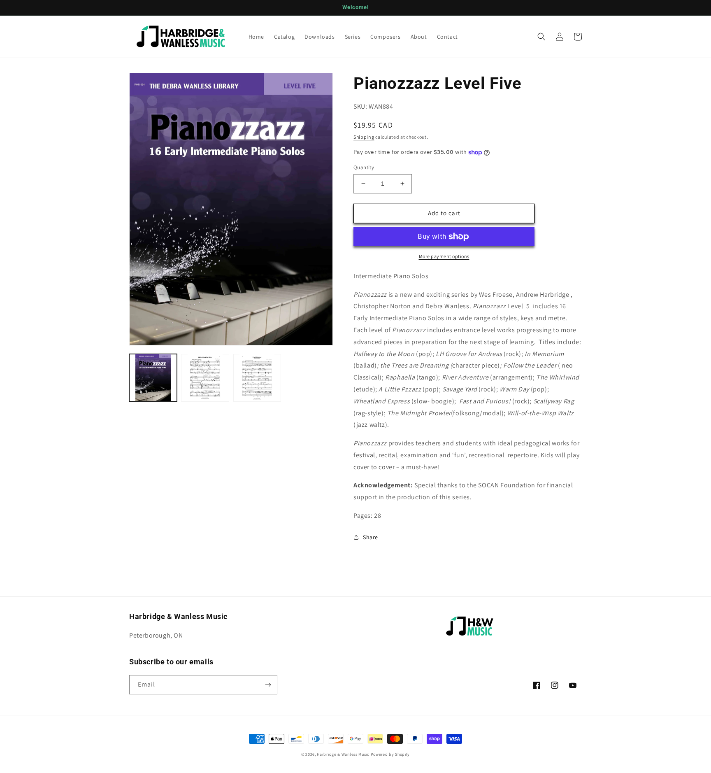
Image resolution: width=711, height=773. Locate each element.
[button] (541, 37)
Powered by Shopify (390, 754)
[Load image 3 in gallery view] (257, 377)
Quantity (363, 167)
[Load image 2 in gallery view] (205, 377)
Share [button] (370, 537)
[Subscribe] (268, 684)
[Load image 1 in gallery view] (153, 377)
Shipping (363, 137)
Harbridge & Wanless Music (343, 754)
